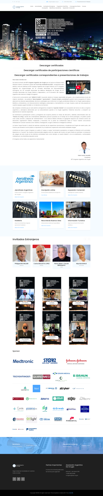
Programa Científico (62, 6)
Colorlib (71, 493)
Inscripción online (48, 190)
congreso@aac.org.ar (53, 1)
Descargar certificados (51, 65)
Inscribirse (44, 195)
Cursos (84, 6)
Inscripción (45, 8)
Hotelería (18, 221)
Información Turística (76, 221)
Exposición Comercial (76, 190)
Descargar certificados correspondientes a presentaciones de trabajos (52, 75)
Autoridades (38, 6)
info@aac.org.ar (85, 445)
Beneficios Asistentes (55, 8)
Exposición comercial (68, 8)
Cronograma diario (75, 6)
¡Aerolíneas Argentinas (24, 190)
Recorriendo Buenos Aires (51, 221)
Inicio (31, 6)
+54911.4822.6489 (67, 1)
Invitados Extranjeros (49, 6)
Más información (19, 197)
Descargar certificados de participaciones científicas (51, 70)
